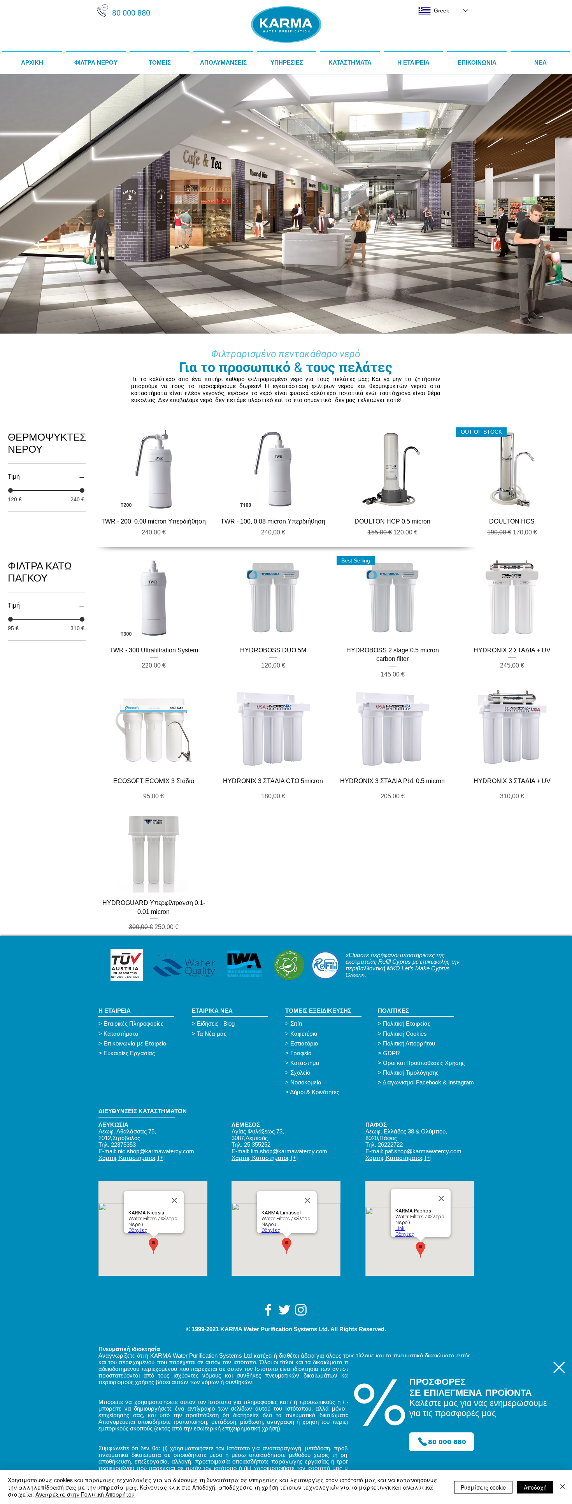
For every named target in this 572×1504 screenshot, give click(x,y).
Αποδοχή (535, 1487)
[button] (559, 1367)
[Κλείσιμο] (562, 1487)
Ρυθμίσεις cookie (483, 1487)
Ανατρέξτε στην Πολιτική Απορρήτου (85, 1494)
